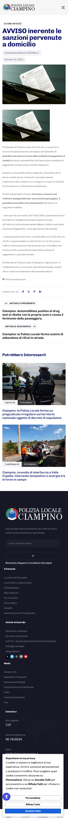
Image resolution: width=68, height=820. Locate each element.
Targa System (13, 651)
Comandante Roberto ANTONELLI (22, 53)
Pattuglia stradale (15, 646)
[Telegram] (12, 656)
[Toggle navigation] (54, 7)
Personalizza (33, 798)
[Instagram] (17, 656)
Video (7, 692)
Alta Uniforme (11, 593)
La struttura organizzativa (17, 582)
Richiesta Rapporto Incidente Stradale (29, 562)
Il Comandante (11, 587)
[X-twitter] (7, 656)
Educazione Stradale (14, 682)
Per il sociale (11, 598)
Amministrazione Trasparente (19, 613)
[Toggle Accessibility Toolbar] (6, 796)
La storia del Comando (15, 577)
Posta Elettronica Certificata (19, 687)
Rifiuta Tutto (33, 804)
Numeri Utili (10, 672)
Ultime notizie (12, 24)
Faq (6, 702)
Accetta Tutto (33, 811)
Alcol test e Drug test (17, 636)
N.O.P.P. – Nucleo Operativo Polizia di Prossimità (31, 641)
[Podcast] (21, 656)
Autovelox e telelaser (17, 631)
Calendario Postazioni (15, 677)
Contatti (8, 608)
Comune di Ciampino (14, 697)
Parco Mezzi (10, 603)
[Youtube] (26, 656)
